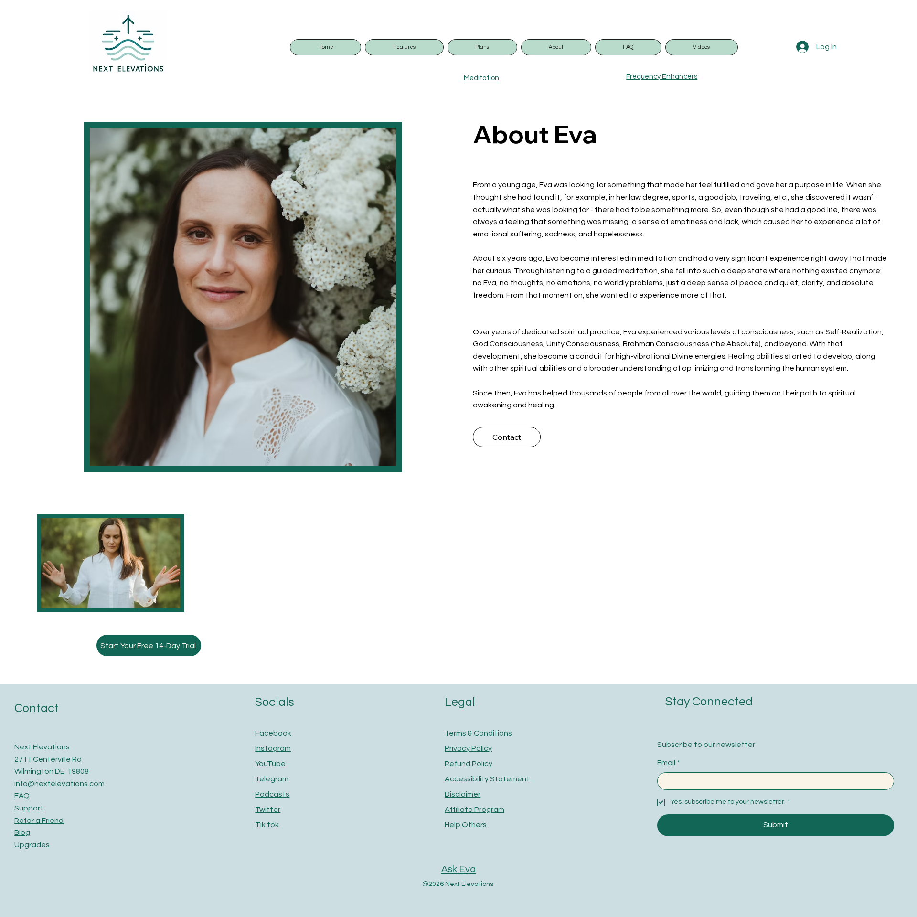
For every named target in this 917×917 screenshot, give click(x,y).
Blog (22, 832)
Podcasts (272, 794)
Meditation (481, 78)
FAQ (22, 796)
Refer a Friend (39, 820)
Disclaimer (462, 794)
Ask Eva (458, 869)
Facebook (273, 733)
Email (668, 763)
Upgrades (32, 845)
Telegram (271, 779)
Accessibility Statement (487, 779)
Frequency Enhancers (661, 76)
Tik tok (267, 825)
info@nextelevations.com (59, 784)
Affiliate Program (474, 809)
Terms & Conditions (478, 733)
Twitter (267, 809)
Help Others (466, 825)
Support (28, 808)
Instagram (273, 748)
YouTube (270, 764)
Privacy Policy (468, 748)
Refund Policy (468, 764)
